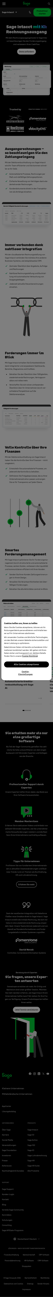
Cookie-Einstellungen (25, 672)
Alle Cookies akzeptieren (26, 664)
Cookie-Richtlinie (30, 656)
